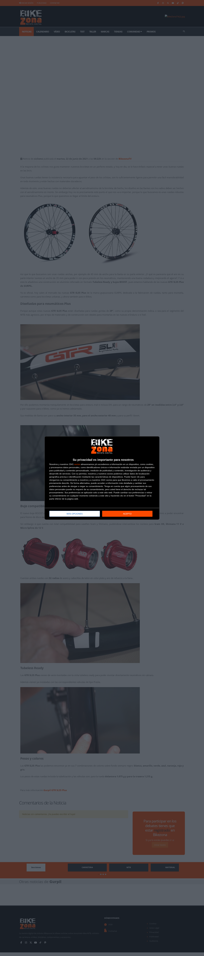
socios (77, 464)
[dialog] (102, 478)
